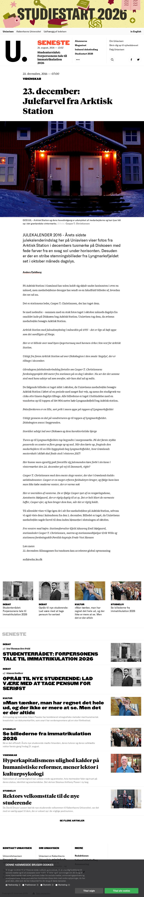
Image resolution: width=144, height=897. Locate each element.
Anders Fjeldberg (32, 272)
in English (135, 31)
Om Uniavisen (116, 41)
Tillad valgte (89, 890)
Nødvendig (14, 885)
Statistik (48, 885)
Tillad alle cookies (121, 890)
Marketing (63, 885)
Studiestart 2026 (84, 53)
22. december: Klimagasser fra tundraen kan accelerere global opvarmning (66, 550)
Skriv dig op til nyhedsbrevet (123, 45)
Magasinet (80, 45)
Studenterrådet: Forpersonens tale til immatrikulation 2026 (52, 57)
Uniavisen (8, 31)
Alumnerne (81, 41)
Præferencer (31, 885)
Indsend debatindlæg (86, 49)
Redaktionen (82, 855)
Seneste (53, 43)
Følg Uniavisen (116, 49)
